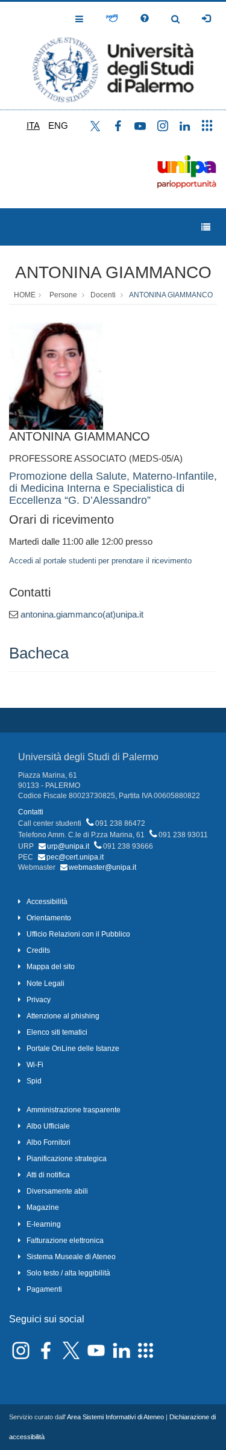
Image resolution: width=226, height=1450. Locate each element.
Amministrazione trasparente (74, 1110)
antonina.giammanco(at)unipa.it (81, 614)
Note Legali (45, 983)
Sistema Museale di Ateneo (71, 1257)
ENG (58, 125)
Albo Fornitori (49, 1142)
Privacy (39, 1000)
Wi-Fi (35, 1065)
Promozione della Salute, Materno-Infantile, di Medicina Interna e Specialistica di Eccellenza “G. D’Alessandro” (113, 488)
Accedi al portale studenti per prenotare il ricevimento (100, 560)
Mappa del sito (51, 966)
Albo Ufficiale (48, 1126)
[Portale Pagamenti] (112, 19)
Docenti (103, 295)
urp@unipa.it (68, 846)
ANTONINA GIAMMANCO (113, 272)
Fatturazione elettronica (65, 1240)
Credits (38, 950)
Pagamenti (44, 1289)
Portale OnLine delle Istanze (73, 1048)
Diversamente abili (57, 1191)
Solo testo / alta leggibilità (68, 1273)
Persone (63, 295)
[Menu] (206, 227)
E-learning (44, 1224)
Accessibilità (47, 901)
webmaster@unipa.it (102, 867)
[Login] (206, 19)
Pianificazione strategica (67, 1158)
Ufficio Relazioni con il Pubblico (78, 934)
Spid (34, 1081)
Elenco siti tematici (57, 1032)
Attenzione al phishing (63, 1016)
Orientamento (49, 918)
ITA (33, 125)
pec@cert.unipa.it (75, 857)
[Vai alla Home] (113, 56)
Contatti (30, 812)
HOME (25, 295)
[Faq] (144, 19)
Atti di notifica (48, 1175)
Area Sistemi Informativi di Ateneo (115, 1417)
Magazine (43, 1207)
